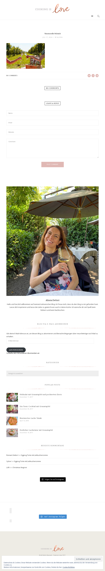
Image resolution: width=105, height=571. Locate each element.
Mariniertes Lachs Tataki (31, 418)
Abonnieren (16, 350)
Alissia (59, 37)
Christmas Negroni (20, 467)
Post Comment (52, 164)
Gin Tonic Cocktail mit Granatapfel (35, 406)
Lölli (7, 467)
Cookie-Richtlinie (69, 567)
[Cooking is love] (52, 8)
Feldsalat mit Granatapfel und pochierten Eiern (41, 394)
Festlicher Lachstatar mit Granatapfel (36, 430)
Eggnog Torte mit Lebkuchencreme (34, 455)
